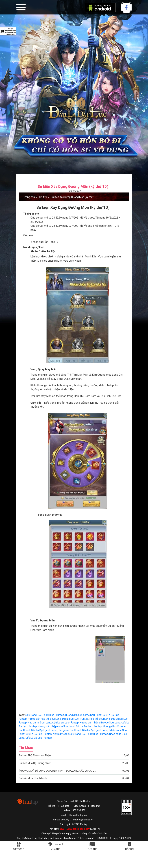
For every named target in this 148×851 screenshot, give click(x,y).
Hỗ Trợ (51, 806)
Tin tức (43, 197)
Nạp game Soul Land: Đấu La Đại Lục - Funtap (53, 722)
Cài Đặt (65, 806)
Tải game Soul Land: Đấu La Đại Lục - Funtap (83, 730)
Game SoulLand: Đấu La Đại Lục (74, 801)
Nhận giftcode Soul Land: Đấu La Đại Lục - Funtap (80, 734)
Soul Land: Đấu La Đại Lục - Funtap (44, 715)
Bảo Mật (95, 806)
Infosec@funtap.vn (83, 819)
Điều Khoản (80, 806)
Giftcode (18, 849)
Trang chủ (29, 197)
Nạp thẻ (92, 849)
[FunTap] (27, 802)
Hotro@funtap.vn (78, 815)
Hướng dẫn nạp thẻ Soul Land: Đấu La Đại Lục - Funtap (58, 718)
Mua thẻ (55, 849)
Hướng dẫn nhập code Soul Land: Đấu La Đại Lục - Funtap (70, 726)
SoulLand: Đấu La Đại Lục (74, 112)
